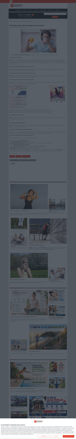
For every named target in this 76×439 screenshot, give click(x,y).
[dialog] (38, 428)
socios (10, 426)
